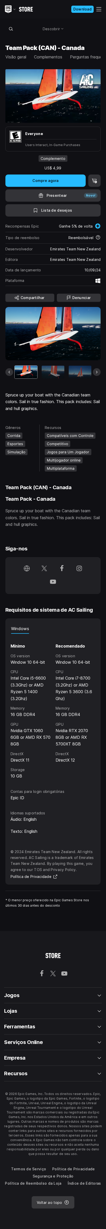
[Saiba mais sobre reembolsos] (98, 238)
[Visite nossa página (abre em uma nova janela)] (26, 569)
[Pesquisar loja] (11, 29)
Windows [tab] (20, 628)
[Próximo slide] (97, 372)
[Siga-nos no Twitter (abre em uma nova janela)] (44, 569)
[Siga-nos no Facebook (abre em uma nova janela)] (61, 569)
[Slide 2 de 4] (53, 371)
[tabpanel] (53, 706)
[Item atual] (26, 371)
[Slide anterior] (9, 372)
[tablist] (53, 628)
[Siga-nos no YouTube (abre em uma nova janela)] (53, 582)
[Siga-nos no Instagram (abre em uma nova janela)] (79, 569)
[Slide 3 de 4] (80, 371)
